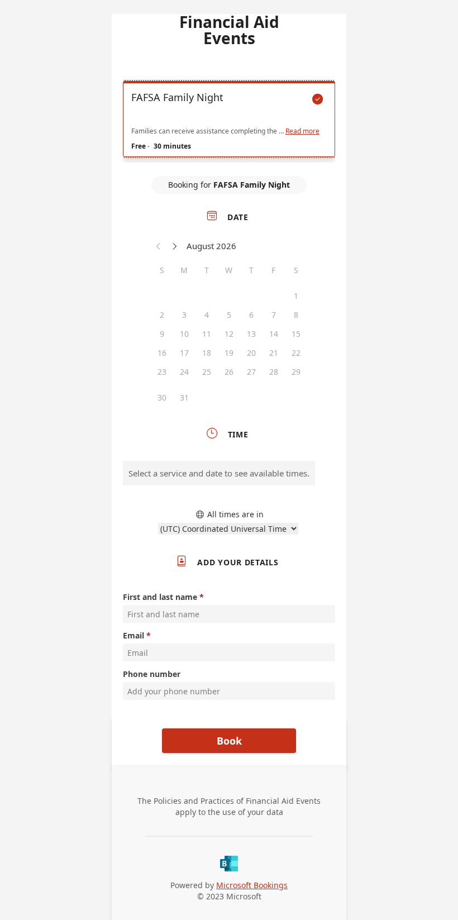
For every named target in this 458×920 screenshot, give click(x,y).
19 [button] (229, 352)
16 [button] (162, 352)
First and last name (160, 597)
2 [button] (162, 314)
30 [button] (162, 397)
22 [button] (296, 352)
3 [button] (184, 314)
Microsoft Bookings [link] (252, 885)
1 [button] (296, 295)
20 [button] (251, 352)
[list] (229, 122)
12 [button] (229, 333)
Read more (302, 131)
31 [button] (184, 397)
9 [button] (162, 333)
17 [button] (184, 352)
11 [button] (206, 333)
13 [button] (251, 333)
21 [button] (273, 352)
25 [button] (206, 371)
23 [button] (162, 371)
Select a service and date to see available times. (218, 473)
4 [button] (206, 314)
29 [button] (296, 371)
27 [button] (251, 371)
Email (133, 635)
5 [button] (229, 314)
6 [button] (251, 314)
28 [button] (273, 371)
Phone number (151, 674)
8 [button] (296, 314)
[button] (158, 246)
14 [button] (273, 333)
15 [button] (296, 333)
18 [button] (206, 352)
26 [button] (229, 371)
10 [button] (184, 333)
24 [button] (184, 371)
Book (229, 740)
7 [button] (273, 314)
